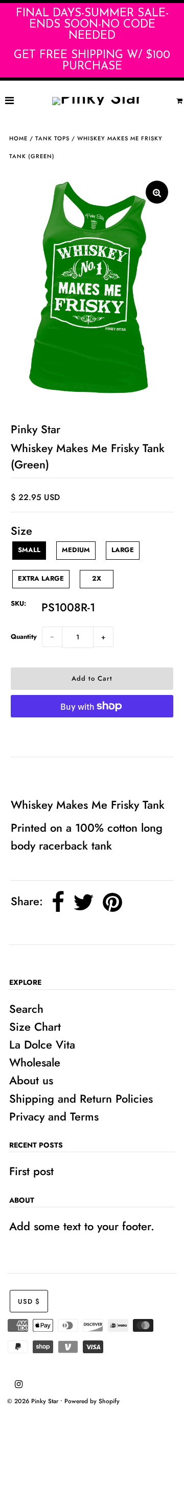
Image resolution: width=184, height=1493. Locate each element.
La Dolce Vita (42, 1044)
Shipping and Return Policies (81, 1098)
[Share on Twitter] (83, 902)
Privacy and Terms (54, 1116)
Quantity (24, 636)
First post (31, 1171)
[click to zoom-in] (157, 192)
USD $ (29, 1301)
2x (96, 578)
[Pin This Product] (112, 902)
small (29, 550)
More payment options (91, 737)
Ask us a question (59, 776)
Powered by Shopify (92, 1401)
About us (31, 1080)
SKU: (18, 603)
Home (18, 138)
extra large (41, 578)
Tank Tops (52, 138)
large (122, 550)
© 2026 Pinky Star (32, 1401)
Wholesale (34, 1062)
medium (76, 550)
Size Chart (35, 1026)
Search (26, 1009)
